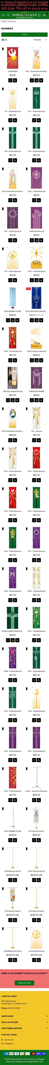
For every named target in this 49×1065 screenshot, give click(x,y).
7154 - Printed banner (12, 751)
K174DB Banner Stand (13, 951)
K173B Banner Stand (12, 871)
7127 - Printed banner (36, 111)
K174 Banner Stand (36, 911)
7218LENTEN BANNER (36, 391)
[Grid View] (2, 39)
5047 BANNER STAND (12, 831)
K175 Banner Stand (12, 911)
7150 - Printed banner (12, 791)
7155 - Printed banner (36, 751)
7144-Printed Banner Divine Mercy (12, 191)
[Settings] (39, 15)
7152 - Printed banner (36, 671)
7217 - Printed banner (12, 231)
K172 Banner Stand (36, 831)
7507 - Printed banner (36, 631)
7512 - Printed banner (12, 471)
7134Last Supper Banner (12, 391)
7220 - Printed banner (36, 191)
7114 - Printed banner (36, 151)
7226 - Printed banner (36, 271)
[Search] (8, 15)
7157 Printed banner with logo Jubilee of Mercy (12, 431)
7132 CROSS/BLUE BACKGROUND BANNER (36, 311)
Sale (28, 289)
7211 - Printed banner (12, 271)
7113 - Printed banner (12, 151)
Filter (24, 34)
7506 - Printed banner (13, 351)
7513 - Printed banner (36, 471)
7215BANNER (13, 71)
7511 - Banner (36, 431)
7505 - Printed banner (36, 591)
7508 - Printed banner (13, 671)
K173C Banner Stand (36, 871)
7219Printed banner (36, 231)
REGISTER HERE (24, 983)
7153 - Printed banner (12, 711)
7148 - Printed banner (36, 711)
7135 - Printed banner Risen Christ (36, 71)
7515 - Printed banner (36, 511)
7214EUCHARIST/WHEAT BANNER (12, 631)
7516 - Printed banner (12, 551)
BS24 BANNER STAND (12, 311)
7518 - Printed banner (12, 591)
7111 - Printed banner (12, 111)
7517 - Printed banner (36, 551)
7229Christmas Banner (36, 351)
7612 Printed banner (36, 951)
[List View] (5, 39)
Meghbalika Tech (35, 1061)
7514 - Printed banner (12, 511)
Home (3, 21)
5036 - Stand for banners (36, 791)
